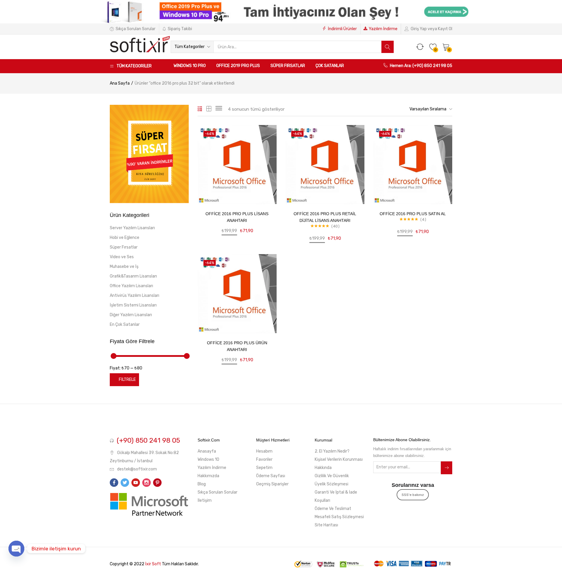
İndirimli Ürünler (342, 28)
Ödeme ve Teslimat (333, 508)
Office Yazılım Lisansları (131, 285)
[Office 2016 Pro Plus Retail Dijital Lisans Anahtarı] (324, 164)
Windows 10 (208, 459)
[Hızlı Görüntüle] (265, 166)
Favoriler (264, 459)
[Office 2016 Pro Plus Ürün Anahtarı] (237, 293)
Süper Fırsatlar (287, 65)
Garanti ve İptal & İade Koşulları (336, 496)
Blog (202, 484)
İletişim (205, 500)
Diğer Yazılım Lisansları (131, 314)
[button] (192, 47)
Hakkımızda (208, 475)
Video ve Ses (122, 256)
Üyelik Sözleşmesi (331, 484)
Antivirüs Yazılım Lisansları (134, 295)
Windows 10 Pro (190, 65)
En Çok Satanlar (125, 324)
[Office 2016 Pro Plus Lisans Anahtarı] (237, 164)
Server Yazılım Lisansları (132, 227)
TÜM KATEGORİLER (134, 66)
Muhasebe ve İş (124, 266)
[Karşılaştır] (265, 174)
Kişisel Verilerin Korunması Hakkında (339, 463)
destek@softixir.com (137, 469)
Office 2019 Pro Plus (238, 65)
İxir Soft (153, 563)
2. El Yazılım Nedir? (332, 451)
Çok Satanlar (330, 65)
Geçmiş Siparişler (272, 484)
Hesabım (264, 451)
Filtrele (127, 379)
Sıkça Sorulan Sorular (135, 28)
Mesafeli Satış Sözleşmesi (339, 516)
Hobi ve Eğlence (124, 237)
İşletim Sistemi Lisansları (133, 305)
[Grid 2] (209, 109)
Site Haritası (326, 525)
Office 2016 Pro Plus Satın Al (413, 213)
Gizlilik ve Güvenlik (332, 475)
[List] (218, 109)
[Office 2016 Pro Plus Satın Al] (412, 164)
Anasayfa (207, 451)
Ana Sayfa (120, 83)
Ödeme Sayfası (270, 475)
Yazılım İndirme (383, 28)
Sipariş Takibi (180, 28)
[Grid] (200, 109)
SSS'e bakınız (413, 495)
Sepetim (264, 467)
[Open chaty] (16, 549)
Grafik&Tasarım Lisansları (133, 276)
